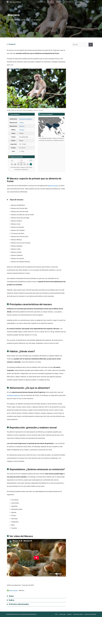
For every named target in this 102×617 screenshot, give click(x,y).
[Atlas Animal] (13, 2)
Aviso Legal (62, 614)
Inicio (56, 614)
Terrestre (21, 129)
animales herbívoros (14, 395)
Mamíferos (29, 119)
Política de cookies (78, 614)
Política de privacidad (90, 614)
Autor (11, 596)
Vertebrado (22, 119)
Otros (88, 2)
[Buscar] (91, 45)
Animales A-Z (41, 2)
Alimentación (67, 2)
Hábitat (58, 2)
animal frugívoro (52, 185)
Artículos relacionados (19, 604)
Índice (11, 600)
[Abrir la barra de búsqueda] (94, 2)
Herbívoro (22, 126)
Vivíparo (21, 122)
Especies (49, 2)
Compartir (12, 44)
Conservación (78, 2)
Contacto (69, 614)
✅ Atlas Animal (12, 590)
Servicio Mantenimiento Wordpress (27, 614)
